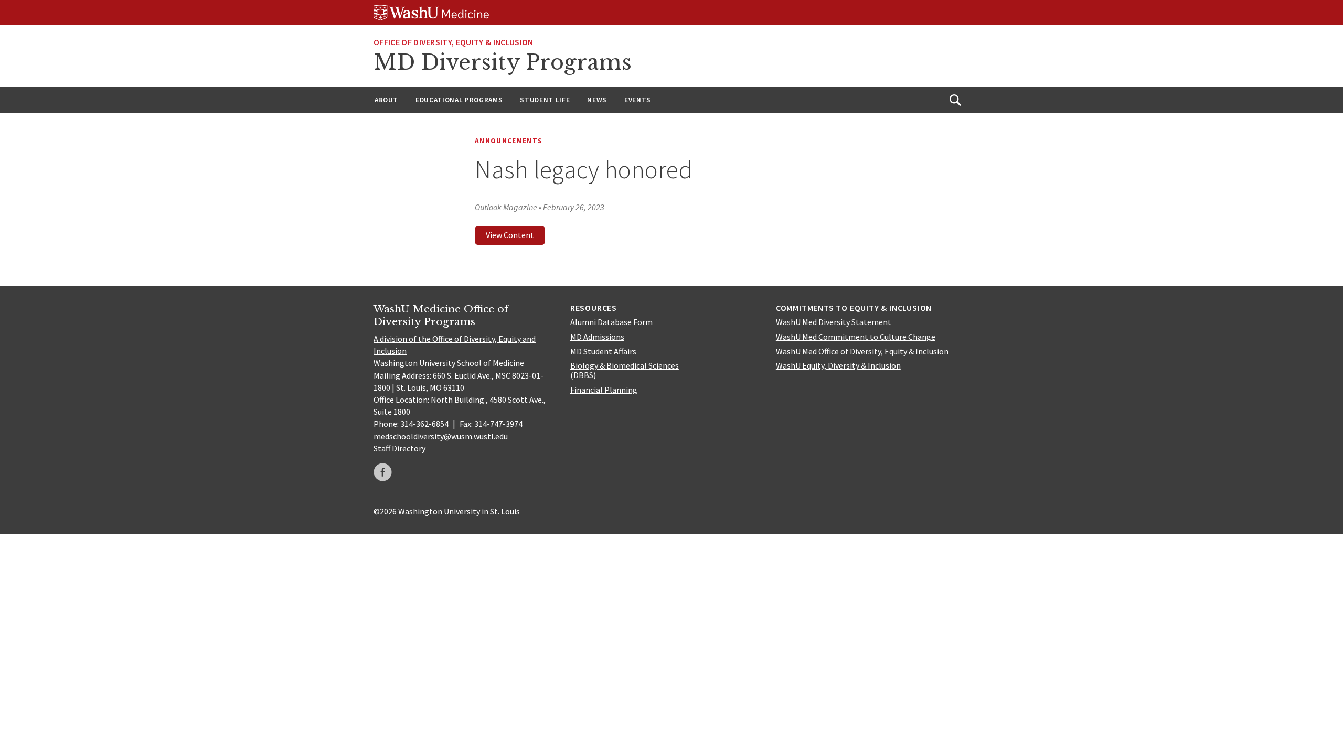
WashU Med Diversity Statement (833, 322)
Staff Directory (399, 448)
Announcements (508, 140)
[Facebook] (383, 472)
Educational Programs (459, 99)
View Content (510, 235)
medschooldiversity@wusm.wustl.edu (441, 436)
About (386, 99)
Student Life (545, 99)
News (597, 99)
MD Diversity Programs (503, 62)
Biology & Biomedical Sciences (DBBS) (624, 370)
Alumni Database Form (611, 322)
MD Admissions (597, 336)
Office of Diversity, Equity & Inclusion (453, 42)
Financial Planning (603, 389)
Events (637, 99)
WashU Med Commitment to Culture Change (855, 336)
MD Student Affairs (603, 351)
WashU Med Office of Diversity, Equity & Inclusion (862, 351)
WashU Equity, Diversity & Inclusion (838, 365)
